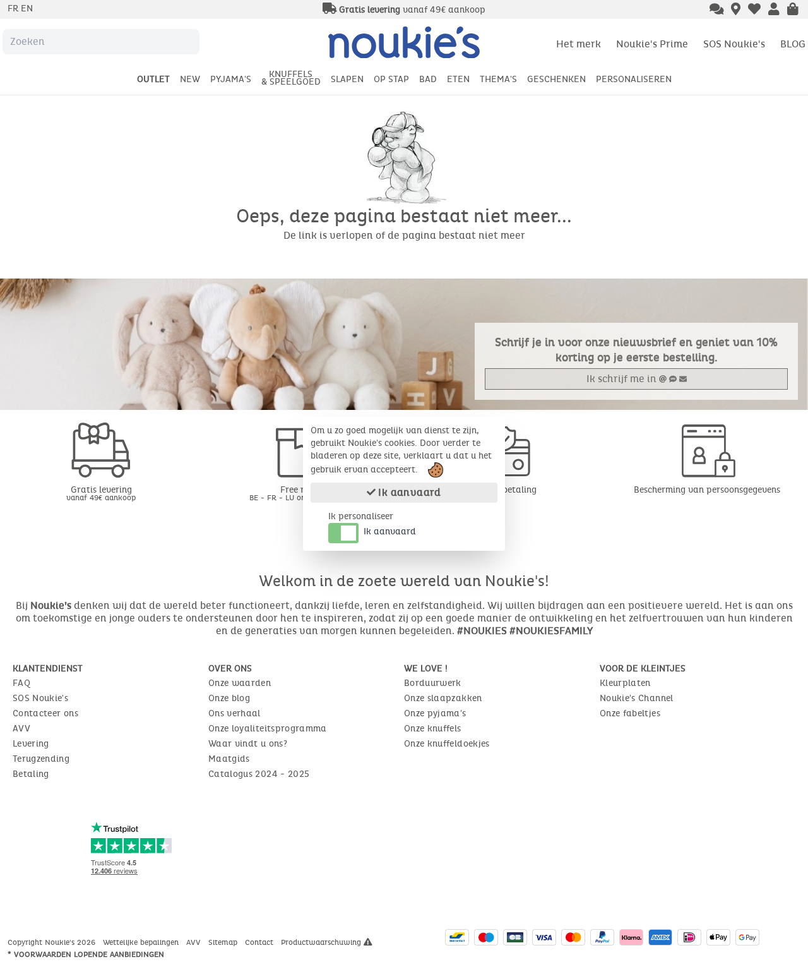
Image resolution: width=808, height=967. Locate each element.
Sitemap (224, 942)
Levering (31, 743)
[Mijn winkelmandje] (793, 10)
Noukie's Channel (637, 698)
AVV (21, 728)
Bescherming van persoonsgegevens (707, 489)
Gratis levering (101, 493)
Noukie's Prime (652, 44)
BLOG (792, 44)
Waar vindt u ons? (247, 743)
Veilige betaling (505, 489)
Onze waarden (239, 683)
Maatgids (229, 759)
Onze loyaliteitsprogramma (267, 728)
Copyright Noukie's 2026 (53, 942)
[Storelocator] (735, 10)
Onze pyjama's (435, 713)
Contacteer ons (45, 713)
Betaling (31, 774)
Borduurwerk (432, 683)
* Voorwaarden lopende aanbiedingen (86, 954)
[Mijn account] (774, 10)
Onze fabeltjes (630, 713)
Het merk (578, 44)
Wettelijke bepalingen (142, 942)
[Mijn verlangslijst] (754, 10)
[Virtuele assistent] (717, 10)
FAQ (21, 683)
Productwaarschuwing (322, 942)
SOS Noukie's (734, 44)
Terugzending (41, 759)
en (27, 8)
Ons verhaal (234, 713)
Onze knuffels (432, 728)
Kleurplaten (625, 683)
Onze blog (229, 698)
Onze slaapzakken (443, 698)
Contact (260, 942)
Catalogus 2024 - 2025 (258, 774)
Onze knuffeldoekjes (447, 743)
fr (14, 8)
